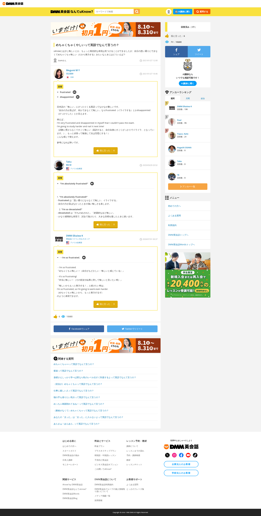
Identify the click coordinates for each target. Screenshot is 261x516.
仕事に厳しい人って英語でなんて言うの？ (74, 390)
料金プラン (99, 446)
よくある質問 (174, 215)
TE (178, 175)
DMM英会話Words (71, 493)
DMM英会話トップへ (178, 234)
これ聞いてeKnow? (103, 469)
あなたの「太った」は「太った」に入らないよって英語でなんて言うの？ (88, 417)
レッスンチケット (134, 464)
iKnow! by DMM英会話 (73, 484)
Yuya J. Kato (182, 133)
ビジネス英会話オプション (106, 464)
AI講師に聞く (184, 11)
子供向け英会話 (101, 460)
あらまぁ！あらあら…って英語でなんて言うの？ (77, 423)
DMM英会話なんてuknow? (74, 489)
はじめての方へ (69, 446)
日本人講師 (67, 460)
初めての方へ (174, 205)
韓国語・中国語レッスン (105, 455)
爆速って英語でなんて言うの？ (68, 370)
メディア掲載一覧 (102, 495)
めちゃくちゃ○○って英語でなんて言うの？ (74, 364)
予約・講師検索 (133, 455)
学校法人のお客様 (181, 472)
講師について (132, 446)
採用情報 (98, 500)
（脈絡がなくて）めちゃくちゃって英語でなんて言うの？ (81, 410)
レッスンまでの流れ (135, 450)
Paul (179, 120)
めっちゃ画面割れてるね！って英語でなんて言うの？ (79, 403)
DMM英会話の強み (71, 455)
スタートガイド (69, 450)
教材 (128, 460)
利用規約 (172, 225)
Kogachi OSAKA (184, 147)
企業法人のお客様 (181, 464)
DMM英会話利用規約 (104, 484)
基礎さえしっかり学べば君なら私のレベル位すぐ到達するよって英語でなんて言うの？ (95, 377)
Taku (179, 161)
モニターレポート (70, 464)
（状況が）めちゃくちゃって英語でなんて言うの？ (78, 384)
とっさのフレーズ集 (135, 489)
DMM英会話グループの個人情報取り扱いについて (110, 490)
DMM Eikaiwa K (184, 106)
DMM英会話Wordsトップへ (181, 244)
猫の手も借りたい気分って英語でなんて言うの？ (77, 397)
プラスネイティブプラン (105, 450)
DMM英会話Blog (70, 498)
